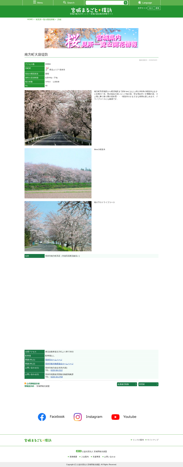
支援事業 (96, 457)
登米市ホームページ (53, 360)
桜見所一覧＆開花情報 (45, 19)
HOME (30, 19)
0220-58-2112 (57, 370)
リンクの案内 (138, 440)
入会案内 (85, 457)
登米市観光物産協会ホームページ (59, 364)
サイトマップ (152, 440)
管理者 (142, 384)
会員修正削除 (123, 384)
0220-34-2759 (57, 377)
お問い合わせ (109, 457)
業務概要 (73, 457)
